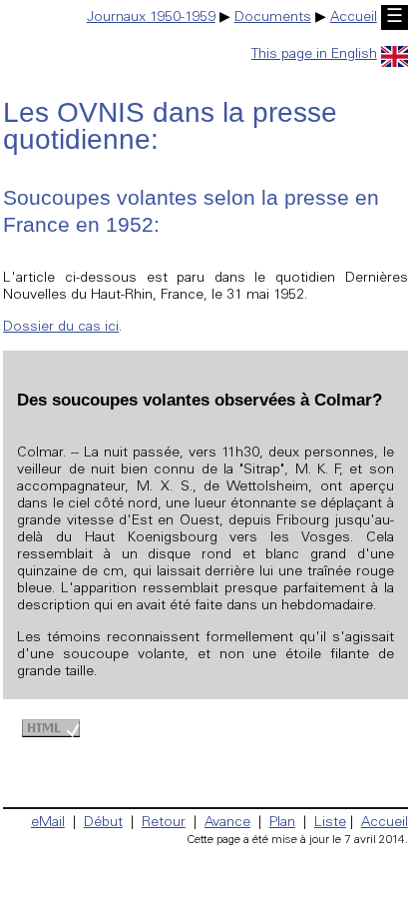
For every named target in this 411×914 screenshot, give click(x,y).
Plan (282, 823)
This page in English (314, 55)
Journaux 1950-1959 (151, 18)
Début (103, 823)
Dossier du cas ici (61, 328)
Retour (164, 823)
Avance (227, 823)
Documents (272, 18)
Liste (330, 823)
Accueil (353, 18)
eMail (48, 823)
